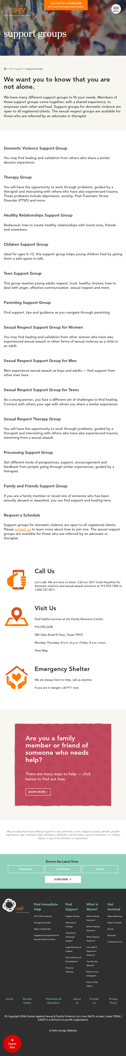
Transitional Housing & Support (70, 937)
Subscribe (63, 879)
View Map (41, 650)
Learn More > (38, 791)
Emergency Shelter (42, 922)
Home (9, 999)
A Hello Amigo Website (63, 1030)
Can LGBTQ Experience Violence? (91, 951)
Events (110, 929)
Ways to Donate (114, 922)
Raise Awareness (114, 916)
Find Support (16, 68)
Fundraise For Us (114, 942)
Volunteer (111, 935)
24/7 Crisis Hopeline (43, 916)
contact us (23, 529)
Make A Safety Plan (42, 929)
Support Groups (72, 916)
